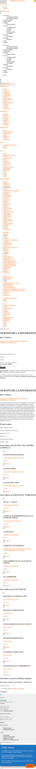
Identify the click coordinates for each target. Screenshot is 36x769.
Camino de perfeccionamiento (11, 190)
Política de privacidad (9, 736)
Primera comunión (8, 102)
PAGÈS (7, 433)
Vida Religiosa (7, 216)
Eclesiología (6, 93)
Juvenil (5, 137)
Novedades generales (12, 18)
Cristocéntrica (7, 195)
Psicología (6, 123)
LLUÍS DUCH (12, 342)
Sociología (6, 124)
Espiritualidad (3, 86)
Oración (5, 210)
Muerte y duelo (7, 98)
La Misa (5, 23)
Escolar (2, 142)
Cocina (5, 159)
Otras (1, 150)
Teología (5, 107)
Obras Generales (7, 208)
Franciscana (6, 199)
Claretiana (6, 193)
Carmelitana (6, 192)
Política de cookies (8, 738)
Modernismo (6, 259)
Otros (4, 171)
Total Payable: (4, 364)
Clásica (5, 255)
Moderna (5, 250)
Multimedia (6, 170)
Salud (4, 176)
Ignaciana (5, 201)
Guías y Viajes (7, 256)
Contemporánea (7, 243)
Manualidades (7, 168)
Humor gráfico (7, 133)
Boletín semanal (11, 32)
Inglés (5, 165)
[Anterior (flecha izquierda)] (0, 768)
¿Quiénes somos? (11, 27)
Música (5, 148)
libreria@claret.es (8, 711)
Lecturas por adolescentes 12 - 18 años (13, 290)
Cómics (5, 281)
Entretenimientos (7, 284)
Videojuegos (6, 139)
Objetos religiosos (8, 99)
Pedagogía (6, 120)
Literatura (5, 118)
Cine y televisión (7, 158)
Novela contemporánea (9, 261)
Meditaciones (6, 204)
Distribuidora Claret (8, 729)
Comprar (3, 367)
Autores (2, 179)
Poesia (5, 173)
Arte (4, 153)
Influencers (6, 136)
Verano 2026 (6, 21)
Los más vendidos (8, 20)
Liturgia (5, 96)
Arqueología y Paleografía (10, 240)
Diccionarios (6, 162)
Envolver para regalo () (8, 362)
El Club (9, 30)
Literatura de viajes (8, 167)
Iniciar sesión (3, 4)
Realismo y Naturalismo (9, 265)
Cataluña (5, 241)
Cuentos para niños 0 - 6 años (11, 283)
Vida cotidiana (7, 214)
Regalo (5, 174)
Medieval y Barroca (8, 258)
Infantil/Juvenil (4, 127)
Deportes (5, 161)
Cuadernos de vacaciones (10, 145)
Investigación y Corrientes (10, 247)
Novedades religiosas (12, 17)
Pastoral (5, 101)
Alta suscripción (11, 24)
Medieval (5, 249)
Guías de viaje (7, 164)
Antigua (5, 238)
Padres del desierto (8, 211)
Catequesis (6, 90)
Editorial (5, 35)
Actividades (10, 33)
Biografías (6, 114)
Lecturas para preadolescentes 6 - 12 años (14, 289)
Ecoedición (10, 36)
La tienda (9, 29)
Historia (5, 117)
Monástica (6, 207)
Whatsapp (9, 39)
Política (5, 121)
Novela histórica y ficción (10, 262)
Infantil (5, 134)
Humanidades (3, 111)
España (5, 246)
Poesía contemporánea (9, 264)
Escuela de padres (8, 131)
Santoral (5, 105)
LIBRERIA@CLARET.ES (17, 0)
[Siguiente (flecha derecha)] (2, 768)
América (5, 237)
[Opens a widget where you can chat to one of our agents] (29, 766)
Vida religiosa (7, 108)
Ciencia (5, 156)
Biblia (5, 89)
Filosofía (5, 115)
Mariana (5, 202)
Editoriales (7, 179)
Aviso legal (6, 735)
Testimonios (6, 213)
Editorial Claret (7, 728)
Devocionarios (7, 196)
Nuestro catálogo (5, 83)
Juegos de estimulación (9, 287)
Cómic (5, 130)
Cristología (6, 92)
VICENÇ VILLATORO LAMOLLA (10, 341)
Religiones (6, 104)
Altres (7, 329)
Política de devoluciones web (11, 739)
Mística (5, 205)
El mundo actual (7, 244)
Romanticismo (7, 267)
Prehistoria (6, 252)
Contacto (5, 38)
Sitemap (2, 722)
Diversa (5, 198)
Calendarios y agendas (9, 155)
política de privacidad (18, 688)
